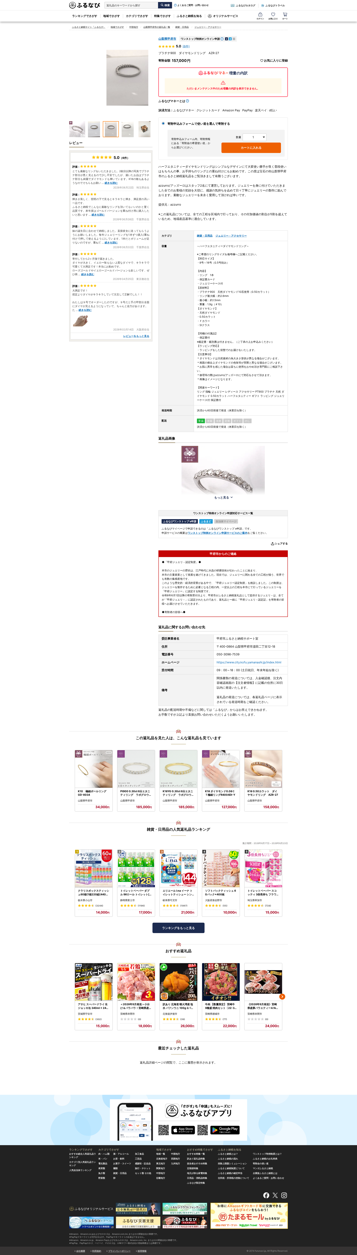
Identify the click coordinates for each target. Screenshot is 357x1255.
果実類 (101, 1168)
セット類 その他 (143, 1173)
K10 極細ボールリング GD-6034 (93, 793)
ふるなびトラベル (275, 5)
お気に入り (273, 18)
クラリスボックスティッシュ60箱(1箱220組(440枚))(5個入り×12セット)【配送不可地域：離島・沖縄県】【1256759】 (94, 892)
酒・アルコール (121, 1153)
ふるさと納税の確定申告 (230, 1173)
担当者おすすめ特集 (197, 1163)
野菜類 (101, 1178)
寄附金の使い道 (260, 1163)
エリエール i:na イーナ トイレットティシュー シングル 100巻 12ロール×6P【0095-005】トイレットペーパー (178, 892)
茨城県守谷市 (85, 1013)
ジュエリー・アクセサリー (207, 27)
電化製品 (102, 1163)
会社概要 (80, 1251)
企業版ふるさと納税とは (265, 1173)
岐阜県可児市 (170, 900)
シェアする (281, 543)
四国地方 (175, 1158)
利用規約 (96, 1251)
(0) (139, 1019)
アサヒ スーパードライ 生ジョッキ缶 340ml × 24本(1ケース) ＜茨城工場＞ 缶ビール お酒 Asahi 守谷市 (93, 1006)
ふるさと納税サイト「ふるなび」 (88, 27)
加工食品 (139, 1153)
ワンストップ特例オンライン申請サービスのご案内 (217, 532)
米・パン (102, 1158)
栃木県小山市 (85, 900)
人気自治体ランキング (80, 1170)
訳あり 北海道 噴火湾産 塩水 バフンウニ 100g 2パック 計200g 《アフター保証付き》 (178, 1006)
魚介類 (101, 1173)
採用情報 (142, 1251)
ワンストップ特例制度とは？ (267, 1153)
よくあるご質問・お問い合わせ (193, 5)
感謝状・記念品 (143, 1163)
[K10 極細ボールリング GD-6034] (93, 769)
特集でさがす (162, 16)
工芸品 (138, 1158)
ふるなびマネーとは (171, 101)
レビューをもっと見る (136, 336)
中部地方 (133, 27)
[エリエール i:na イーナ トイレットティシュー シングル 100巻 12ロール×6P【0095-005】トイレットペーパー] (178, 868)
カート (285, 18)
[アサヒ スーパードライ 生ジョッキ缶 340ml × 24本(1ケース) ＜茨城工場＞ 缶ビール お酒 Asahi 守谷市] (93, 982)
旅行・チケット (143, 1168)
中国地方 (175, 1153)
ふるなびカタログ (245, 5)
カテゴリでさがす (137, 16)
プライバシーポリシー (119, 1251)
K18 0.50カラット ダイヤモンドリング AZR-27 (262, 793)
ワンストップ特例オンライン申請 (200, 38)
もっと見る (221, 497)
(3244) (99, 905)
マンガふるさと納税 (263, 1168)
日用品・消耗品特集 (197, 1178)
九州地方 (175, 1163)
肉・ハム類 (104, 1153)
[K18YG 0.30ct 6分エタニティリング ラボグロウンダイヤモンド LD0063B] (178, 769)
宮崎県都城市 (212, 1013)
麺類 (115, 1168)
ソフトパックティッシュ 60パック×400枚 (220, 892)
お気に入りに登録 (276, 60)
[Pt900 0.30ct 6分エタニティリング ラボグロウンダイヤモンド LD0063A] (136, 769)
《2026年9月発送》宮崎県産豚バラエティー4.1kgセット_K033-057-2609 (262, 1006)
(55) (225, 905)
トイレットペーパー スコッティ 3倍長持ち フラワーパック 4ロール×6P (263, 892)
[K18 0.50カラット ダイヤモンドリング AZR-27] (263, 769)
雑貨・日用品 (182, 27)
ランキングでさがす (84, 16)
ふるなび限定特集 (196, 1182)
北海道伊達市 (170, 1013)
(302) (98, 1019)
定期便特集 (192, 1168)
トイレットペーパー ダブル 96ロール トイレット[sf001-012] (136, 892)
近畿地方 (160, 1178)
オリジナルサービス (225, 16)
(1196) (141, 905)
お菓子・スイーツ (122, 1163)
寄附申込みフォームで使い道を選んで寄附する (199, 123)
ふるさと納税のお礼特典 (265, 1158)
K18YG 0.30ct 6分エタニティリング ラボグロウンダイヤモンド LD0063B (178, 793)
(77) (225, 1019)
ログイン (260, 18)
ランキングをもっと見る (178, 928)
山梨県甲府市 (167, 39)
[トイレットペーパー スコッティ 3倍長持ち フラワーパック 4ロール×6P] (263, 868)
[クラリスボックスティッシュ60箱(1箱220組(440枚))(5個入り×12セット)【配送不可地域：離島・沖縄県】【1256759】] (93, 868)
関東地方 (160, 1168)
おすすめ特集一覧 (196, 1153)
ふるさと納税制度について (231, 1168)
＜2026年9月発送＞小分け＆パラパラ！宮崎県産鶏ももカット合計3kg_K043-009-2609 (136, 1006)
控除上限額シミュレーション (232, 1163)
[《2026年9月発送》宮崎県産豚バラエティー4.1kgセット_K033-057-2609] (263, 982)
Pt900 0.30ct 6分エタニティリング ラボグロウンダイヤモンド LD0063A (136, 793)
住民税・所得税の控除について (233, 1178)
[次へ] (282, 997)
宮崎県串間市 (127, 1013)
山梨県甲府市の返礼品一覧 (156, 27)
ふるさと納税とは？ (228, 1153)
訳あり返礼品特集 (196, 1158)
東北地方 (160, 1163)
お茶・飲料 (118, 1158)
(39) (182, 1019)
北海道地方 (161, 1158)
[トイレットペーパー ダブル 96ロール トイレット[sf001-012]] (136, 868)
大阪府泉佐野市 (213, 900)
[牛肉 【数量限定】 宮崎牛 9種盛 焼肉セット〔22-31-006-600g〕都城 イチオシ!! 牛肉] (221, 982)
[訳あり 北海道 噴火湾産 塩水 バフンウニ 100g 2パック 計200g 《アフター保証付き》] (178, 982)
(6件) (186, 46)
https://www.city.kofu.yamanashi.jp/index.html (249, 662)
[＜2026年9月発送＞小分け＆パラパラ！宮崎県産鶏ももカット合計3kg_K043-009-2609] (136, 982)
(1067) (183, 905)
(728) (268, 905)
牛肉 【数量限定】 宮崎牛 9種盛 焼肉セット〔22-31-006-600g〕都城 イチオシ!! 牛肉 (220, 1006)
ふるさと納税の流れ (228, 1158)
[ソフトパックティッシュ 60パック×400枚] (221, 868)
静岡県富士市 (127, 900)
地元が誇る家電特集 (197, 1173)
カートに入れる (251, 147)
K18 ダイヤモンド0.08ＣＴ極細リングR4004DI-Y (220, 793)
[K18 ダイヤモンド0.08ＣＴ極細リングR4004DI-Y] (221, 769)
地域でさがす (111, 16)
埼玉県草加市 (254, 900)
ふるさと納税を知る (189, 16)
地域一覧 (160, 1153)
